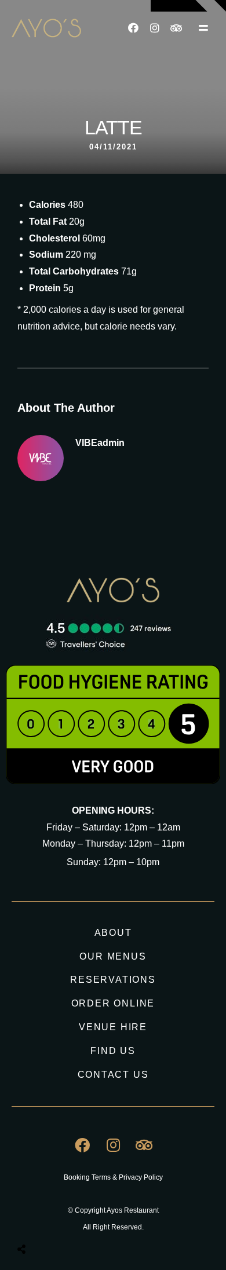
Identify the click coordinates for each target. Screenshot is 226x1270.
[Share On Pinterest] (69, 1220)
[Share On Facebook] (32, 1220)
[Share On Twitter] (50, 1220)
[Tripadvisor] (176, 27)
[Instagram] (154, 27)
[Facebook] (133, 27)
